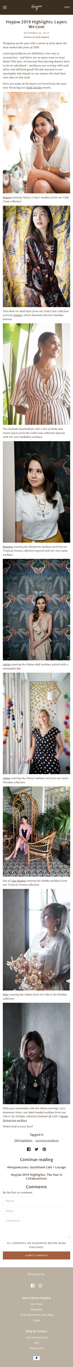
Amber (7, 778)
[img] (32, 1285)
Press (36, 1320)
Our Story (36, 1304)
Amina (7, 664)
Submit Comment (36, 1255)
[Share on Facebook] (29, 1149)
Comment (12, 1220)
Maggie (7, 197)
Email (9, 1210)
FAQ (36, 1342)
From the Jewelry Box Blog (36, 1314)
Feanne (17, 315)
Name (9, 1200)
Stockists (36, 1309)
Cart (67, 7)
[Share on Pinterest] (44, 1149)
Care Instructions (36, 1337)
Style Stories (34, 87)
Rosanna (8, 546)
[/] (36, 7)
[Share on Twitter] (36, 1149)
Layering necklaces (47, 1140)
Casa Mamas (18, 880)
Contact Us (36, 1348)
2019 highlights (23, 1140)
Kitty (6, 994)
